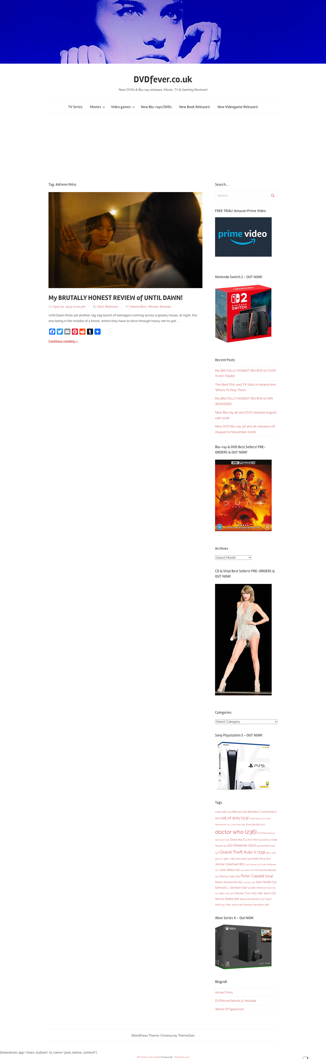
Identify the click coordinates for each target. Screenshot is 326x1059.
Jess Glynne (253, 864)
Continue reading (61, 341)
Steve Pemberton (252, 899)
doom (224, 840)
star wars (267, 893)
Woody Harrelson (256, 904)
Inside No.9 (261, 858)
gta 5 (271, 852)
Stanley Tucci (246, 893)
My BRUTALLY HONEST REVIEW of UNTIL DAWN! (115, 298)
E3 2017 (250, 839)
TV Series (75, 107)
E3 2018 (265, 840)
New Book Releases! (194, 107)
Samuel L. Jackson (231, 887)
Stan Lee (226, 893)
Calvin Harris (257, 818)
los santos (247, 870)
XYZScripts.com (181, 1057)
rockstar (249, 882)
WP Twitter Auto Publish (148, 1057)
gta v (229, 858)
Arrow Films (224, 992)
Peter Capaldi (257, 876)
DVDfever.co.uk (163, 79)
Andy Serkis (223, 811)
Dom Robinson (108, 306)
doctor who (236, 832)
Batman (239, 811)
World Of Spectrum (229, 1009)
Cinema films (138, 306)
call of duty (234, 818)
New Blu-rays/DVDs (156, 107)
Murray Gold (230, 876)
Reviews (165, 306)
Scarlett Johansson (259, 888)
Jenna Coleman (230, 864)
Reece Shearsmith (228, 882)
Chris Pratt (238, 824)
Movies (95, 107)
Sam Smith (266, 882)
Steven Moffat (227, 898)
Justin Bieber (229, 869)
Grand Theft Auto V (242, 852)
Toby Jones (234, 904)
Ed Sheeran (242, 845)
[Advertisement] (163, 147)
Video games (121, 107)
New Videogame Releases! (238, 107)
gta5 (219, 859)
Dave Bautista (255, 824)
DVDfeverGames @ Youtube (235, 1001)
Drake (236, 839)
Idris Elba (243, 858)
